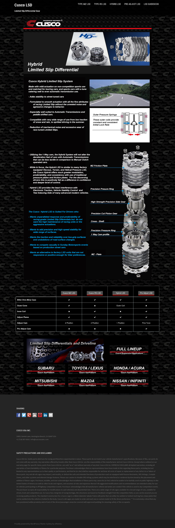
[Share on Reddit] (35, 415)
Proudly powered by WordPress (26, 524)
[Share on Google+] (29, 415)
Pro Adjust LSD (146, 293)
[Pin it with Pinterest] (40, 415)
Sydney (49, 524)
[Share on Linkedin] (45, 415)
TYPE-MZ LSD (84, 4)
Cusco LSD (23, 5)
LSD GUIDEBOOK (151, 4)
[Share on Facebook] (18, 415)
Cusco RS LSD (95, 293)
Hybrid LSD (120, 293)
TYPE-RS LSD (100, 4)
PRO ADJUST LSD (132, 4)
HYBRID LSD (115, 4)
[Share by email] (51, 415)
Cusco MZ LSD (69, 293)
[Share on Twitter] (24, 415)
